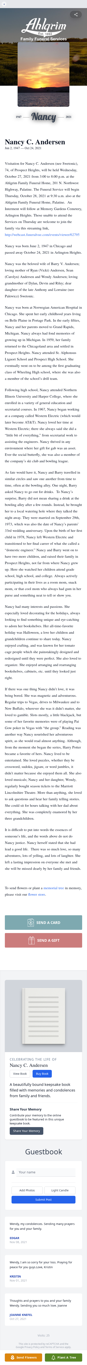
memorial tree (54, 887)
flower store (36, 894)
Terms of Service (54, 1347)
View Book (20, 1074)
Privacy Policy (32, 1347)
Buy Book (42, 1074)
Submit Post (43, 1199)
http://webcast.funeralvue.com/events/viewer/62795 (42, 234)
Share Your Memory (26, 1131)
